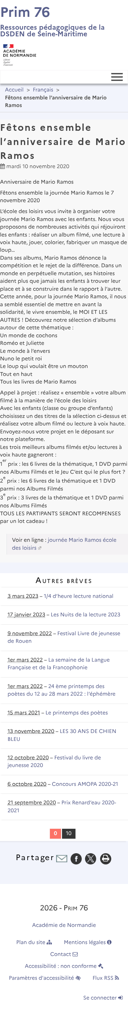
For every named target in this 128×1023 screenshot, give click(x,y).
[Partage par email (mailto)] (61, 859)
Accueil (14, 90)
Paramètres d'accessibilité (42, 978)
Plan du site (31, 942)
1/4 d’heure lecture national (78, 596)
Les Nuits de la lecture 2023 (85, 615)
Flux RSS (104, 978)
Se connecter (100, 998)
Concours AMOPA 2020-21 (85, 784)
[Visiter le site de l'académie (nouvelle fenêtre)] (18, 53)
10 (69, 833)
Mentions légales (85, 942)
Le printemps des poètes (77, 713)
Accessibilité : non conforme (61, 966)
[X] (90, 859)
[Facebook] (76, 859)
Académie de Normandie (64, 925)
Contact (61, 954)
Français (43, 90)
